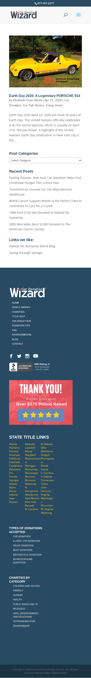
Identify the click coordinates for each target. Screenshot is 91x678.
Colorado (14, 462)
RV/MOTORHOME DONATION (23, 560)
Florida (13, 476)
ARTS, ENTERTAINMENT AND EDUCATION (25, 615)
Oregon (45, 455)
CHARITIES (18, 312)
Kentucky (30, 444)
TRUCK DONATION (23, 545)
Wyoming (46, 513)
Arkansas (14, 455)
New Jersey (31, 494)
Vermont (46, 491)
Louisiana (30, 447)
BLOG (15, 339)
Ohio (43, 447)
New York (30, 502)
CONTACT (17, 344)
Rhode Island (44, 467)
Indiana (13, 494)
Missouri (30, 476)
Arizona (13, 451)
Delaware (15, 469)
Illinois (13, 491)
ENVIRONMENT (21, 625)
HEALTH (17, 599)
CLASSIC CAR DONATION (26, 540)
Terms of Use (59, 673)
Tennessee (47, 480)
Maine (28, 451)
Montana (30, 480)
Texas (44, 484)
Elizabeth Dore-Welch (27, 100)
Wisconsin (47, 505)
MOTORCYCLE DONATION (27, 554)
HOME (15, 302)
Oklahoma (47, 451)
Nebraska (30, 484)
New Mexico (32, 498)
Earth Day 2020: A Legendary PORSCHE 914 (44, 96)
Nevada (29, 505)
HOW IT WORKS (21, 307)
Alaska (13, 444)
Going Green (54, 105)
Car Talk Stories (33, 105)
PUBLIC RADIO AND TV (25, 604)
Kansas (13, 502)
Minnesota (31, 469)
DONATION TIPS (21, 325)
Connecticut (15, 466)
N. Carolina (31, 509)
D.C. (11, 473)
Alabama (14, 447)
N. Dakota (46, 444)
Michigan (30, 466)
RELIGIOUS (19, 608)
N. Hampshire (31, 489)
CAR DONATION (21, 536)
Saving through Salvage (25, 253)
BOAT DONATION (22, 549)
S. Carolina (47, 473)
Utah (44, 487)
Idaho (12, 487)
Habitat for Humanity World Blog (32, 246)
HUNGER (18, 595)
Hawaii (13, 484)
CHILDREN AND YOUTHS (26, 585)
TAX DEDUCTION (21, 321)
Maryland (30, 455)
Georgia (14, 480)
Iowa (12, 498)
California (15, 458)
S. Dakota (46, 476)
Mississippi (31, 473)
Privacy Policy (42, 673)
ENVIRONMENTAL (22, 334)
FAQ (14, 330)
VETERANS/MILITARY (24, 621)
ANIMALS (18, 590)
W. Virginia (47, 509)
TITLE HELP (18, 316)
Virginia (45, 494)
